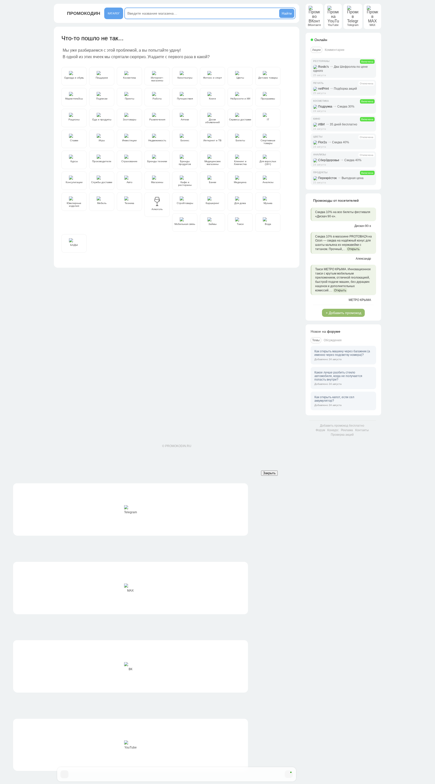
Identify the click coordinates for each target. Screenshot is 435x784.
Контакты (362, 430)
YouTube (130, 747)
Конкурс (333, 430)
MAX (130, 590)
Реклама (347, 430)
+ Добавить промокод (343, 313)
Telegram (130, 512)
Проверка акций (342, 434)
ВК (130, 669)
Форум (320, 430)
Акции (316, 50)
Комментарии (334, 50)
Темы (316, 340)
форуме (333, 331)
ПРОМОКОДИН (83, 13)
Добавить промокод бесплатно (342, 425)
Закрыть (269, 473)
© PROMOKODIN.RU (176, 446)
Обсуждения (333, 340)
